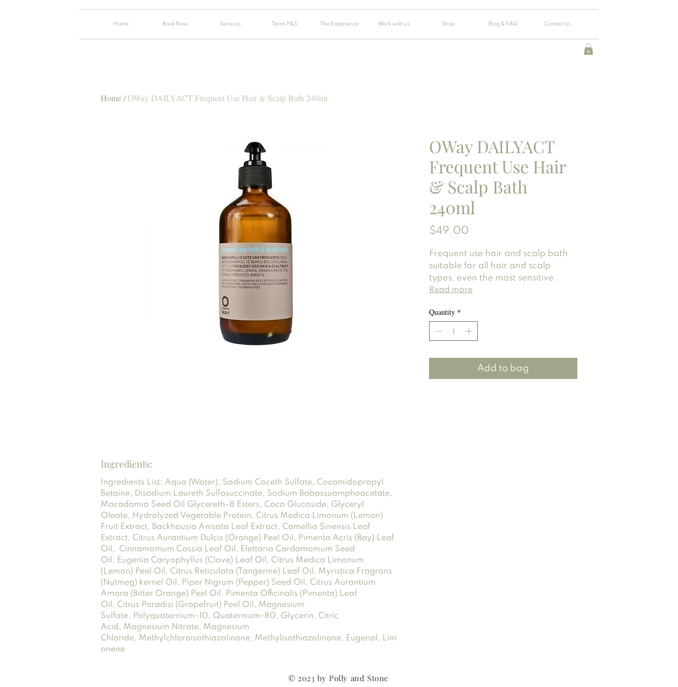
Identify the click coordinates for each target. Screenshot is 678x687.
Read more (450, 290)
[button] (588, 49)
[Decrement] (437, 331)
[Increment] (469, 331)
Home (111, 97)
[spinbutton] (453, 331)
